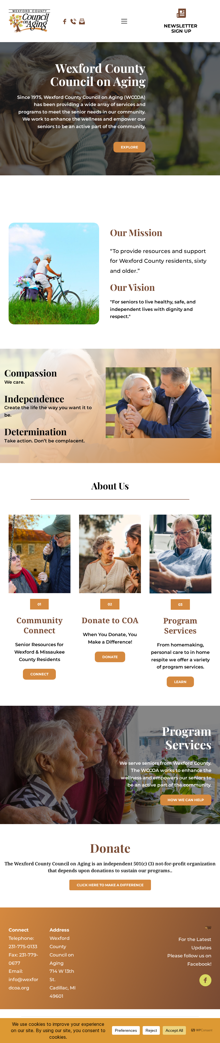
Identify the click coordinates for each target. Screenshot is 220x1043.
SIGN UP (181, 31)
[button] (124, 21)
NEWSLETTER (181, 26)
